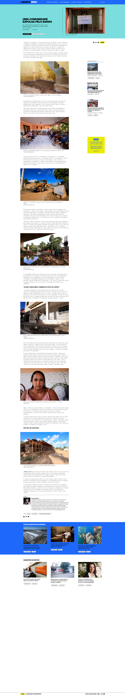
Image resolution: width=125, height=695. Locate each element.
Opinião (90, 115)
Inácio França (90, 94)
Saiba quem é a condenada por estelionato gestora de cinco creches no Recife (59, 581)
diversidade (87, 2)
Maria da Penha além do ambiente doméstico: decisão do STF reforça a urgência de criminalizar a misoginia (95, 109)
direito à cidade (77, 2)
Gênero (95, 115)
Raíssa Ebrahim (26, 29)
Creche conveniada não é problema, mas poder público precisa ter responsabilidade (86, 581)
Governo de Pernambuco (44, 513)
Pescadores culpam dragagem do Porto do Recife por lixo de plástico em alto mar (87, 547)
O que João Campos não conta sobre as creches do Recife (31, 580)
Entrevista (54, 549)
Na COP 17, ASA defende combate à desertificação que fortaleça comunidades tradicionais (95, 91)
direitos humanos (52, 2)
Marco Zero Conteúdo (92, 75)
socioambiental (65, 2)
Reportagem (91, 78)
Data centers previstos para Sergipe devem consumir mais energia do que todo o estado (94, 73)
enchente (35, 513)
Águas (97, 78)
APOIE (102, 42)
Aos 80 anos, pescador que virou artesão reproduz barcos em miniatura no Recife (60, 545)
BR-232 (28, 513)
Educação (34, 583)
